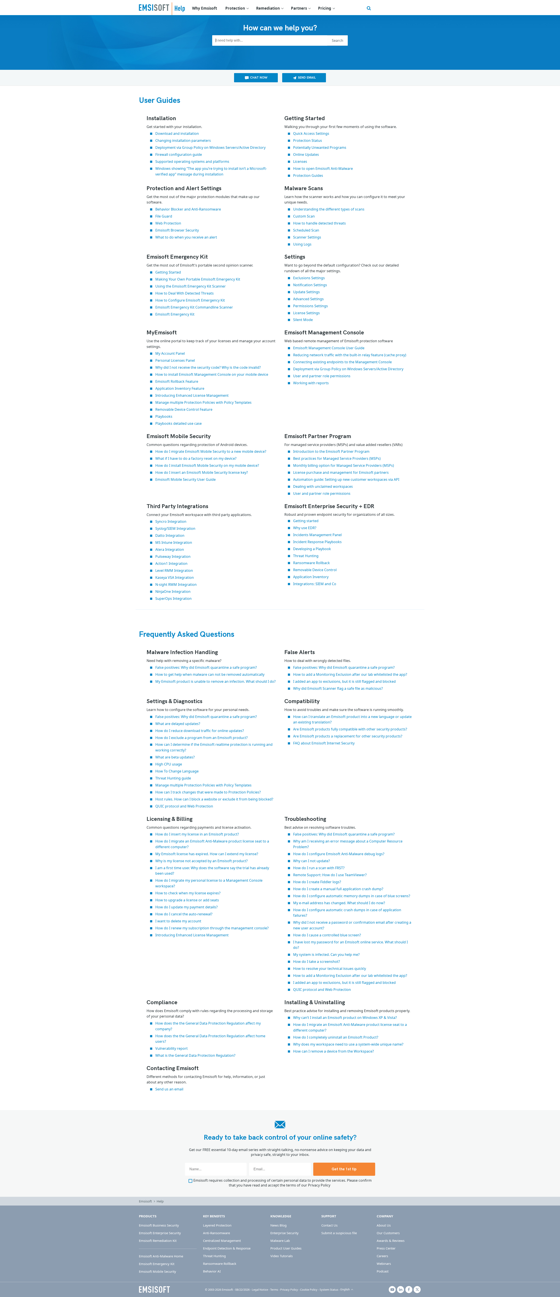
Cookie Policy (308, 1290)
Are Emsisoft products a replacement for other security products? (347, 736)
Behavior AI (212, 1271)
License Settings (306, 313)
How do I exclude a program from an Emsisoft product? (201, 737)
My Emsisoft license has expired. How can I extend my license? (206, 853)
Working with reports (311, 383)
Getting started (305, 520)
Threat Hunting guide (173, 778)
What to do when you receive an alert (186, 237)
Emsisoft (154, 7)
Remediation (268, 8)
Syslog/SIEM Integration (175, 528)
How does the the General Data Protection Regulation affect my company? (208, 1026)
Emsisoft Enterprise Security (160, 1233)
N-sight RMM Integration (176, 584)
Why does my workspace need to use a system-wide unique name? (348, 1044)
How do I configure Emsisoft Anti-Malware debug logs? (338, 853)
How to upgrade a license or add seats (187, 900)
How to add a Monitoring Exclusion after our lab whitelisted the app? (350, 674)
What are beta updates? (175, 757)
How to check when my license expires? (187, 893)
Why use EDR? (304, 527)
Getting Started (168, 272)
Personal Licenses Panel (175, 360)
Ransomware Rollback (311, 562)
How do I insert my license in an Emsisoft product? (197, 834)
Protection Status (307, 140)
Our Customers (388, 1233)
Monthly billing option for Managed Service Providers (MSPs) (343, 465)
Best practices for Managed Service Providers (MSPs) (337, 458)
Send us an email (169, 1089)
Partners (299, 8)
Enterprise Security (284, 1233)
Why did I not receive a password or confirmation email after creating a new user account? (352, 925)
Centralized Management (222, 1240)
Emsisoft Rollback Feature (176, 381)
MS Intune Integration (173, 542)
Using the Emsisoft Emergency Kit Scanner (190, 286)
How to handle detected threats (319, 223)
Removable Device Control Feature (183, 409)
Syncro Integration (170, 521)
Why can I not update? (311, 860)
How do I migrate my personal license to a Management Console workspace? (208, 883)
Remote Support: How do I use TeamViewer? (330, 874)
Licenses (300, 161)
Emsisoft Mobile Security (157, 1271)
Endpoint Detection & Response (226, 1248)
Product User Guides (285, 1248)
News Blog (278, 1225)
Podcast (382, 1271)
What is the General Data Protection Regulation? (195, 1055)
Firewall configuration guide (178, 154)
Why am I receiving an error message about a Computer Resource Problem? (347, 844)
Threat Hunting (305, 555)
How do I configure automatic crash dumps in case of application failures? (347, 912)
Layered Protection (217, 1225)
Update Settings (306, 292)
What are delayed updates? (177, 723)
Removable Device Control (315, 569)
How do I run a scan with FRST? (319, 867)
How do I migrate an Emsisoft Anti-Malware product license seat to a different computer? (212, 844)
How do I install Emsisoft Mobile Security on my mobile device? (207, 465)
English (345, 1289)
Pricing (324, 8)
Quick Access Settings (311, 133)
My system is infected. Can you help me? (326, 954)
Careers (382, 1256)
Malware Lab (280, 1240)
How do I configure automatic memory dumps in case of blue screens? (351, 895)
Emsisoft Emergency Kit (174, 314)
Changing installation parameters (183, 140)
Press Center (386, 1248)
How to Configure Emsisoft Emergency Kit (190, 300)
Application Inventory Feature (180, 388)
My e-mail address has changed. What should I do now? (339, 902)
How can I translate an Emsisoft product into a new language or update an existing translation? (352, 719)
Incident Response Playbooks (317, 541)
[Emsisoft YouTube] (392, 1289)
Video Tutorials (281, 1256)
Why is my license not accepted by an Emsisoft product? (201, 860)
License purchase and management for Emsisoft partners (341, 472)
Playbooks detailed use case (178, 423)
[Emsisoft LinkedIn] (400, 1289)
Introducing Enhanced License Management (192, 395)
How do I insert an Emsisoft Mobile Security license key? (201, 472)
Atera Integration (169, 549)
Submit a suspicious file (339, 1233)
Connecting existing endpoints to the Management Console (342, 362)
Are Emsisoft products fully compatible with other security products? (350, 729)
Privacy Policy (319, 1185)
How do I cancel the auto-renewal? (183, 914)
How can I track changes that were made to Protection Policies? (208, 792)
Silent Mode (303, 319)
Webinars (384, 1263)
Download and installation (177, 133)
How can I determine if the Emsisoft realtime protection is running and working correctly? (214, 747)
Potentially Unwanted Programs (319, 147)
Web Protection (168, 223)
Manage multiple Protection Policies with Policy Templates (203, 402)
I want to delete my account (178, 921)
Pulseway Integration (173, 556)
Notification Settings (310, 285)
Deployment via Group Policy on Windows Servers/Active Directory (210, 147)
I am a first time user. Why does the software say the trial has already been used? (212, 870)
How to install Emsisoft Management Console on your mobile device (211, 374)
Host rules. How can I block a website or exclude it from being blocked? (214, 799)
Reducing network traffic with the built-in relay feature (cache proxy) (349, 355)
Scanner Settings (307, 237)
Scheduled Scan (306, 230)
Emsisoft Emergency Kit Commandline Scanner (194, 307)
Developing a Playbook (312, 548)
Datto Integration (169, 535)
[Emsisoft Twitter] (417, 1289)
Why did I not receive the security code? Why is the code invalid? (208, 367)
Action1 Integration (171, 563)
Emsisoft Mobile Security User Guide (185, 479)
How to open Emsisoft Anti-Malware (323, 168)
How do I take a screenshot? (316, 961)
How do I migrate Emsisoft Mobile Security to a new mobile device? (210, 451)
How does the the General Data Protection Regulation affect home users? (210, 1039)
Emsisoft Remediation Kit (158, 1240)
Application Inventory (311, 576)
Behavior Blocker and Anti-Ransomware (188, 209)
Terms (274, 1290)
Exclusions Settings (309, 278)
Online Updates (306, 154)
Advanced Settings (308, 299)
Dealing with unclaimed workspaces (323, 486)
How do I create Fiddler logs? (317, 881)
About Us (384, 1225)
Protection (235, 8)
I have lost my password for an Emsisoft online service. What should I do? (350, 945)
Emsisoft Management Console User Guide (328, 348)
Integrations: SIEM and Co (314, 583)
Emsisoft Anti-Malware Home (161, 1256)
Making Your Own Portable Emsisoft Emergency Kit (197, 279)
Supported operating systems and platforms (192, 161)
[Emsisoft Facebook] (408, 1289)
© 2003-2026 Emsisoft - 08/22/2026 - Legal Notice (236, 1290)
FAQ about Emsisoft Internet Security (324, 743)
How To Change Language (177, 771)
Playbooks (163, 416)
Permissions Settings (310, 306)
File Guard (163, 216)
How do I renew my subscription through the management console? (212, 928)
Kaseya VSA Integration (174, 577)
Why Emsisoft (204, 8)
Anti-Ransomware (216, 1233)
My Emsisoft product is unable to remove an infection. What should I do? (215, 681)
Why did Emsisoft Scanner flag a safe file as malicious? (338, 688)
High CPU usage (168, 764)
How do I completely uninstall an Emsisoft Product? (335, 1037)
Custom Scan (304, 216)
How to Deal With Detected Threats (184, 293)
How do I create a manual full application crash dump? (338, 888)
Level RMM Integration (174, 570)
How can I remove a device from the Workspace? (333, 1051)
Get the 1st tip (344, 1169)
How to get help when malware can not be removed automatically (209, 674)
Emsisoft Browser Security (177, 230)
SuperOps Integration (173, 598)
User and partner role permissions (321, 376)
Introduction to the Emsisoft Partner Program (331, 451)
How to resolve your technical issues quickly (329, 968)
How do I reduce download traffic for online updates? (199, 730)
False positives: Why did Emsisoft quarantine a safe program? (206, 667)
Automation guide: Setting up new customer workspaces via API (346, 479)
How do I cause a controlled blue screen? (327, 935)
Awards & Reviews (390, 1240)
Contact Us (329, 1225)
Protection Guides (308, 175)
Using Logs (302, 244)
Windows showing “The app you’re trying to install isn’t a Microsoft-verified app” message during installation (211, 171)
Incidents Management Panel (317, 534)
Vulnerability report (171, 1048)
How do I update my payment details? (186, 907)
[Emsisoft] (154, 1289)
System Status (329, 1290)
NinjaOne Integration (173, 591)
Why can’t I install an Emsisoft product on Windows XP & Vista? (345, 1017)
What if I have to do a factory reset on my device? (195, 458)
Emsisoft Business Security (159, 1225)
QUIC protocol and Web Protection (184, 806)
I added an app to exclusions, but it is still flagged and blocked (344, 681)
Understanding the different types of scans (328, 209)
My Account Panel (170, 353)
